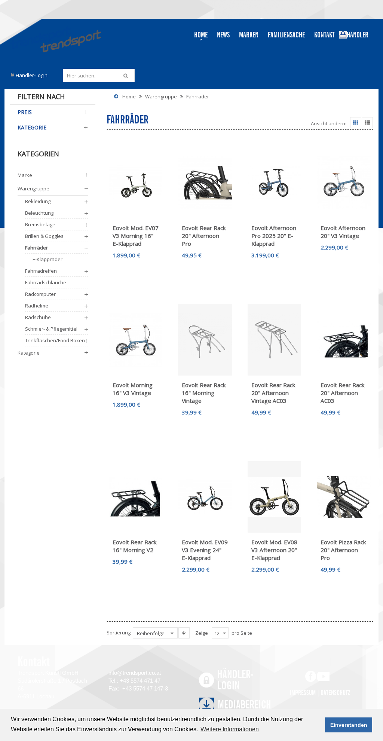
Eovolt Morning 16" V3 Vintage (133, 388)
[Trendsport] (55, 39)
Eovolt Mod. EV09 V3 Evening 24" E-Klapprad (205, 549)
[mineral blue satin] (274, 183)
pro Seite (242, 633)
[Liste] (367, 122)
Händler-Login (32, 75)
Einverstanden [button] (348, 725)
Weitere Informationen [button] (229, 729)
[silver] (205, 340)
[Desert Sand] (274, 497)
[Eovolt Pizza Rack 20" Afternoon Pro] (344, 497)
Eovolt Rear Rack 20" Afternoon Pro (204, 235)
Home (129, 96)
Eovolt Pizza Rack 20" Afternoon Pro (343, 549)
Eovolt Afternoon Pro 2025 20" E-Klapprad (273, 235)
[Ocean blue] (205, 497)
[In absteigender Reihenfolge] (184, 633)
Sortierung (119, 632)
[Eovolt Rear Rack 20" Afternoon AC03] (344, 340)
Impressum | (305, 693)
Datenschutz (335, 693)
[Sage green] (136, 183)
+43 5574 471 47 (140, 680)
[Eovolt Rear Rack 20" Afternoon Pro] (205, 183)
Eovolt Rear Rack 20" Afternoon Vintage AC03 (273, 392)
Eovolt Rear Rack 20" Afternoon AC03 (343, 392)
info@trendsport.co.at (134, 673)
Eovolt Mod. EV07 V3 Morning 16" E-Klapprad (136, 235)
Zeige (201, 633)
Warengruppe (161, 96)
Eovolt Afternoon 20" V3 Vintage (343, 231)
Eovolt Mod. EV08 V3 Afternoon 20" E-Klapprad (274, 549)
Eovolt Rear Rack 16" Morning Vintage (204, 392)
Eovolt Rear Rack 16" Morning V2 (135, 546)
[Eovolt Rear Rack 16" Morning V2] (136, 497)
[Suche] (126, 76)
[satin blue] (344, 183)
